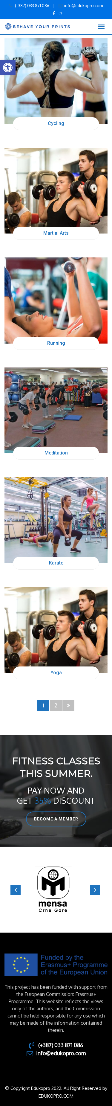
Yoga (56, 672)
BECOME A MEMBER (56, 819)
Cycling (56, 123)
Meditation (56, 453)
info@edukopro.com (83, 5)
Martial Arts (56, 233)
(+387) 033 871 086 (31, 5)
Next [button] (95, 890)
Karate (56, 563)
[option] (56, 889)
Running (56, 343)
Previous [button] (15, 890)
